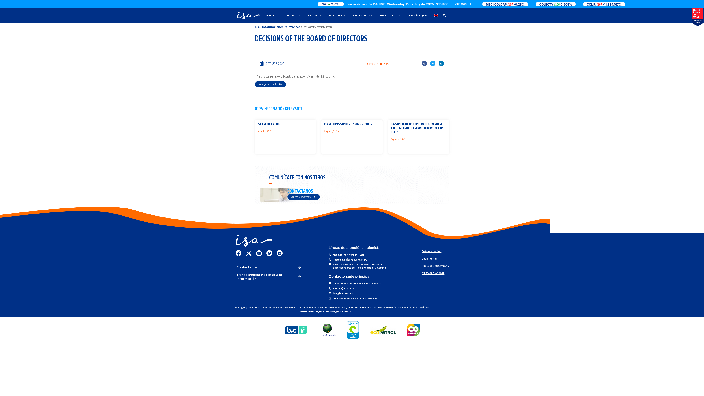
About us (271, 15)
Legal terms (429, 258)
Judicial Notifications (435, 265)
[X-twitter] (249, 253)
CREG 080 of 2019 (433, 273)
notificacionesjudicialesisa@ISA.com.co (325, 311)
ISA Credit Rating (269, 124)
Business (291, 15)
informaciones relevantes (281, 26)
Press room (336, 15)
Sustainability (361, 15)
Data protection (431, 251)
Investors (313, 15)
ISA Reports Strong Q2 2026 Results (348, 124)
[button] (424, 63)
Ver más (260, 138)
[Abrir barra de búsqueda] (444, 15)
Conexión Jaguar (417, 15)
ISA (257, 26)
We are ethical (388, 15)
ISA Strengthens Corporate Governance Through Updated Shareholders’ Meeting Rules (418, 128)
